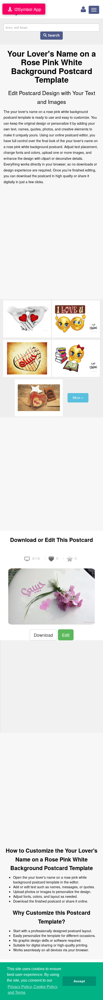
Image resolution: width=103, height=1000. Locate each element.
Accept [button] (79, 981)
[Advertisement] (51, 243)
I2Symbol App (26, 9)
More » (78, 398)
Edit (65, 635)
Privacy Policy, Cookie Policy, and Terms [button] (33, 990)
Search (53, 35)
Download (43, 635)
